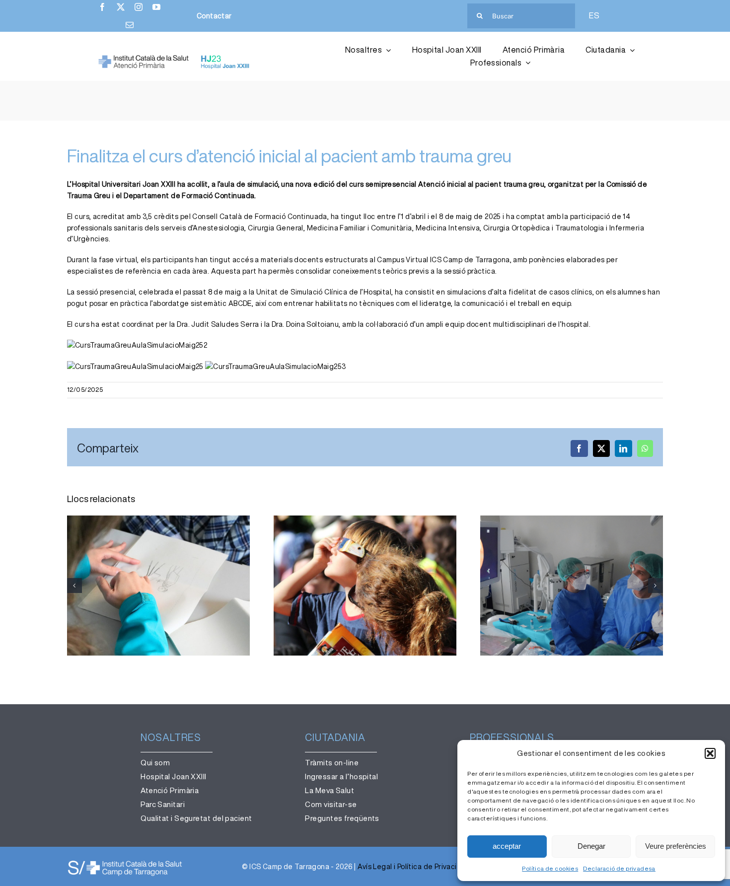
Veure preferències (675, 846)
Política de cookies (550, 868)
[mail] (130, 25)
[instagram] (139, 7)
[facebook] (102, 7)
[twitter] (121, 7)
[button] (710, 753)
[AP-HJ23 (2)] (175, 58)
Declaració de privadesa (619, 868)
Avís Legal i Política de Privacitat (412, 866)
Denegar (591, 846)
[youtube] (156, 7)
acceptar (507, 846)
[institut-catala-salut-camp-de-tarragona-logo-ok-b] (125, 862)
